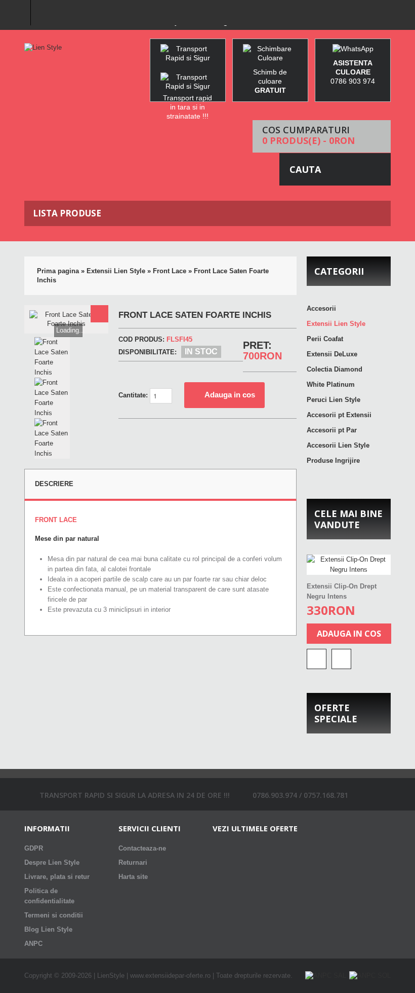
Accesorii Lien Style (338, 445)
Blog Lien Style (48, 929)
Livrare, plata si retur (57, 876)
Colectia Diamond (334, 369)
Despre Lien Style (51, 862)
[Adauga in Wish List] (341, 659)
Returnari (132, 862)
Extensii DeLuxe (332, 354)
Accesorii (321, 308)
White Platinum (331, 384)
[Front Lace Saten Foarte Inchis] (99, 313)
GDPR (33, 848)
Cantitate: (134, 395)
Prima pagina (58, 271)
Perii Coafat (325, 339)
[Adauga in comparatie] (316, 659)
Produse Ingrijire (333, 460)
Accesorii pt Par (332, 430)
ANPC (33, 943)
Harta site (133, 876)
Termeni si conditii (53, 915)
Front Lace (169, 271)
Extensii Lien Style (116, 271)
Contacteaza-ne (142, 848)
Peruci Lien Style (333, 399)
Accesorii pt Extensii (339, 415)
